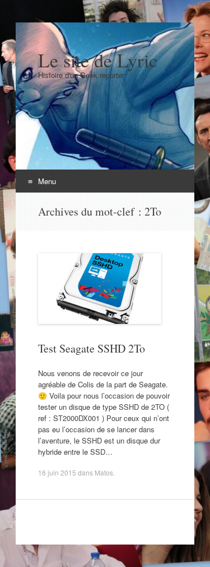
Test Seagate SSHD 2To (91, 348)
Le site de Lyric (97, 60)
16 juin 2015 (57, 472)
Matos (104, 472)
